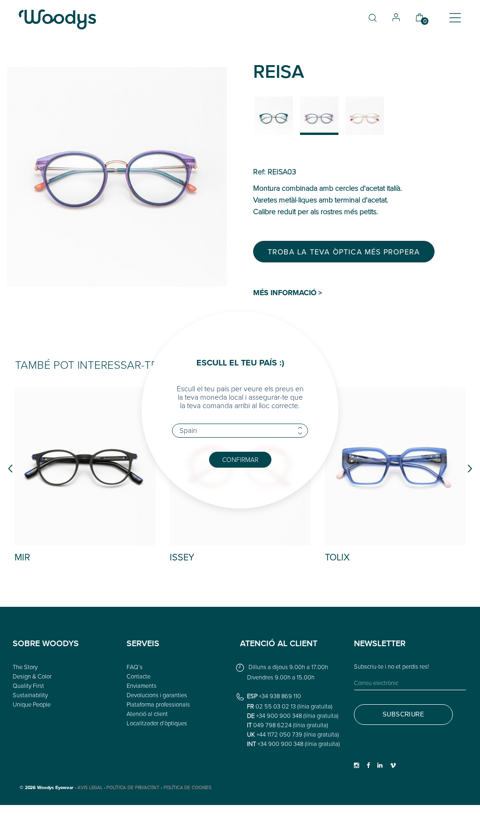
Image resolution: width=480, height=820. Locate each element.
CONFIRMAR (240, 459)
